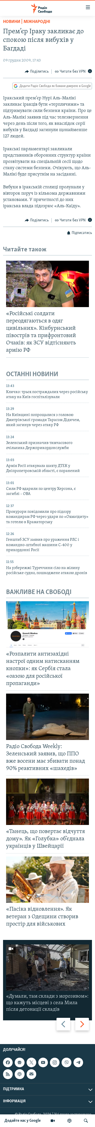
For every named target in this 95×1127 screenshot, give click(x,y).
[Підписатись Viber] (66, 1062)
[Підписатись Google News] (19, 1062)
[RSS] (8, 1074)
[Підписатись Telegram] (78, 1062)
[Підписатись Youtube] (43, 1062)
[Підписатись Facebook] (8, 1062)
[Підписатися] (31, 1074)
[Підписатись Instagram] (55, 1062)
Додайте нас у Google (23, 1121)
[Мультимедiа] (52, 1120)
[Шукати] (85, 1120)
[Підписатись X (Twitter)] (31, 1062)
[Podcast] (19, 1074)
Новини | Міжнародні (26, 22)
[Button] (37, 71)
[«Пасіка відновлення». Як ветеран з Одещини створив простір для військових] (47, 879)
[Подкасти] (69, 1120)
